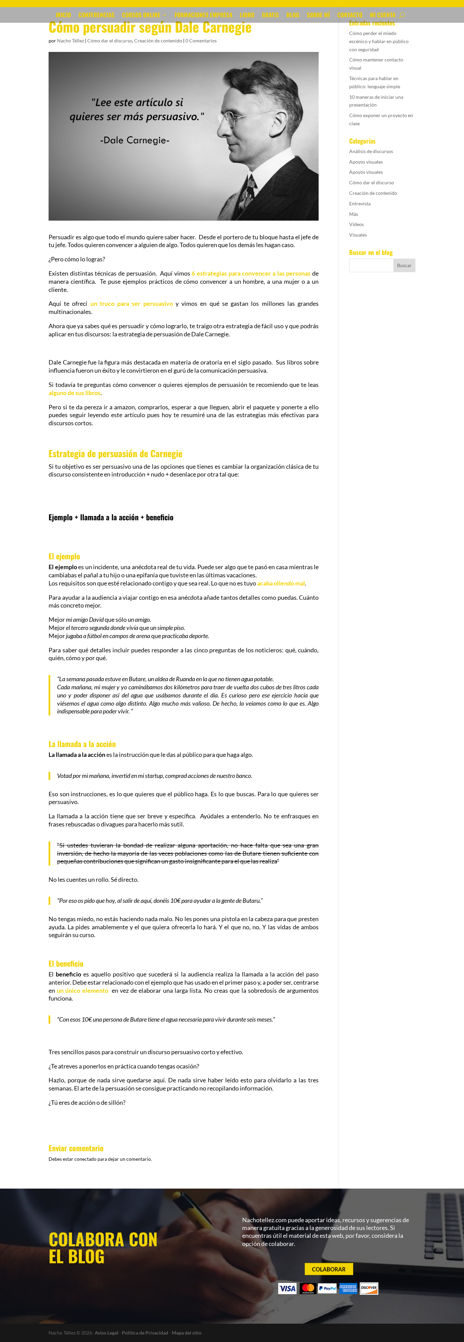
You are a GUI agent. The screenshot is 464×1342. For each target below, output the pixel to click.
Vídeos (356, 224)
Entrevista (360, 203)
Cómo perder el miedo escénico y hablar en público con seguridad (379, 41)
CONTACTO (349, 16)
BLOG (292, 16)
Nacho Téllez (70, 40)
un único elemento (82, 990)
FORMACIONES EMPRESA (203, 16)
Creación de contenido (158, 40)
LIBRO (247, 16)
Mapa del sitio (186, 1333)
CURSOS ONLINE (141, 16)
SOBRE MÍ (318, 16)
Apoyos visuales (366, 162)
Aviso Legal (106, 1333)
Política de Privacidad (145, 1333)
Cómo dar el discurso (109, 40)
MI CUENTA (382, 16)
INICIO (63, 16)
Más (353, 214)
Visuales (358, 235)
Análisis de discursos (371, 151)
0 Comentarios (201, 40)
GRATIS (270, 16)
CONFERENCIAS (96, 16)
